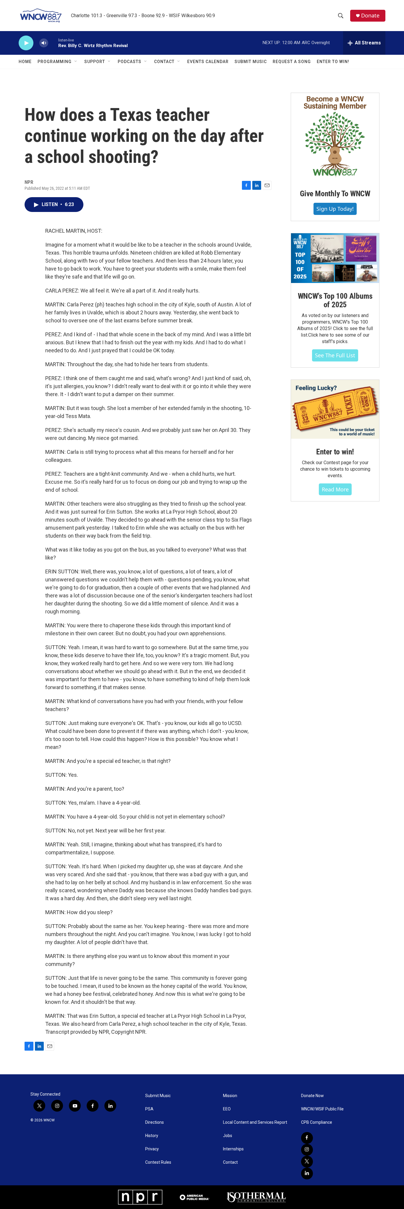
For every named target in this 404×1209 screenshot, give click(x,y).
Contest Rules (158, 1162)
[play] (26, 43)
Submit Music (251, 61)
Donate (370, 15)
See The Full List (335, 355)
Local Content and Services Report (255, 1122)
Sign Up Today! (335, 208)
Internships (233, 1149)
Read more (335, 489)
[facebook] (307, 1138)
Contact (164, 61)
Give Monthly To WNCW (335, 193)
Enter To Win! (333, 61)
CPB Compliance (316, 1122)
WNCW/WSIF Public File (322, 1109)
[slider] (53, 43)
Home (25, 61)
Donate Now (312, 1096)
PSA (149, 1109)
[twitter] (307, 1162)
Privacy (152, 1149)
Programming (55, 61)
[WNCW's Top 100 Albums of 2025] (335, 258)
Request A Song (292, 61)
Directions (154, 1122)
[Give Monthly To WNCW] (335, 137)
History (151, 1136)
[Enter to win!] (335, 409)
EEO (227, 1109)
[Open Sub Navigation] (76, 61)
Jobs (227, 1136)
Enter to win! (335, 451)
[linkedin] (307, 1173)
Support (94, 61)
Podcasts (129, 61)
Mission (230, 1096)
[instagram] (307, 1150)
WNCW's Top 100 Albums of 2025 (335, 300)
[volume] (44, 43)
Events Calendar (208, 61)
